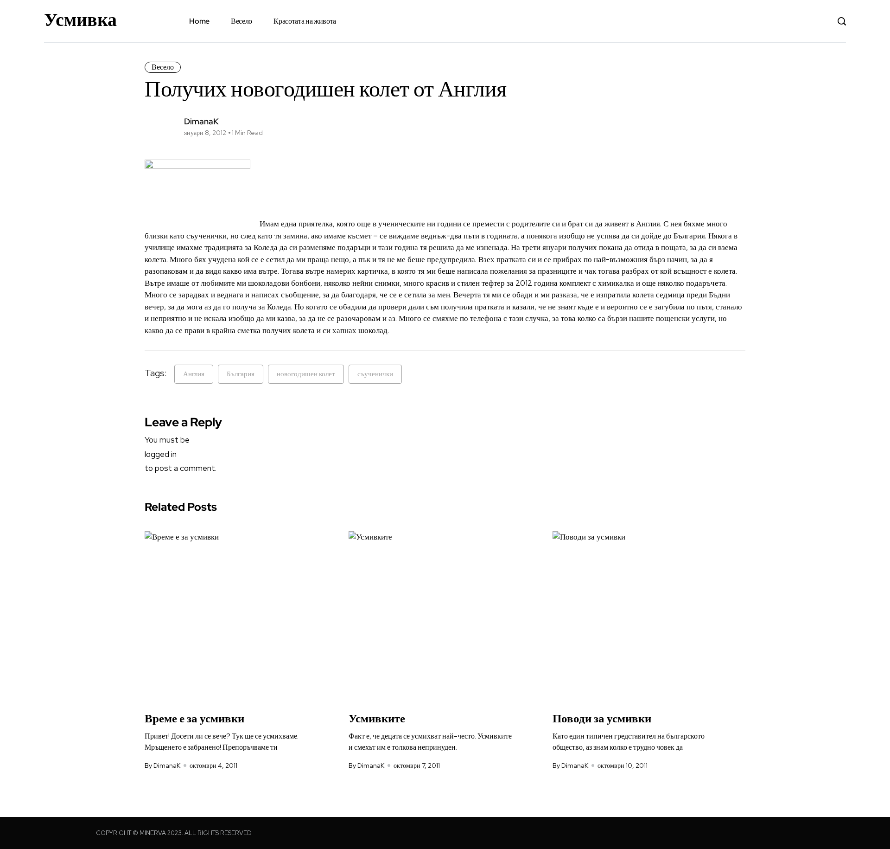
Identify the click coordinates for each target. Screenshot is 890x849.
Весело (241, 21)
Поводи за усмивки (602, 718)
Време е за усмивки (194, 718)
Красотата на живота (304, 21)
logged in (161, 454)
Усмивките (377, 718)
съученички (375, 374)
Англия (193, 374)
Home (199, 21)
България (240, 374)
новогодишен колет (306, 374)
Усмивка (80, 19)
